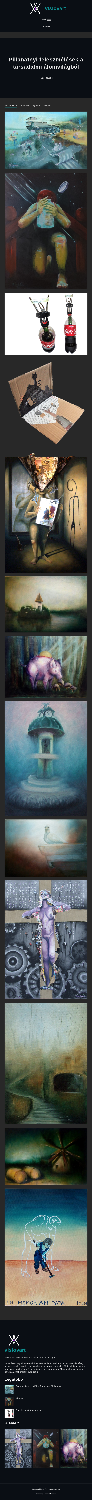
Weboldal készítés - (46, 1489)
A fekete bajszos (46, 402)
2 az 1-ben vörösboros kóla (46, 323)
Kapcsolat (46, 26)
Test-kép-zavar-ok (46, 511)
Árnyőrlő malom (46, 1156)
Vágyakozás (46, 848)
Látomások (24, 105)
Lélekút (46, 1063)
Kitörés (46, 230)
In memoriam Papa (46, 1247)
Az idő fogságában (46, 758)
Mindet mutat (11, 105)
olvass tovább (46, 78)
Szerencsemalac (46, 666)
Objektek (36, 105)
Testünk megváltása (46, 939)
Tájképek (46, 105)
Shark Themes (50, 1494)
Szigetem (46, 604)
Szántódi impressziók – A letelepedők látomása (46, 140)
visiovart (55, 8)
